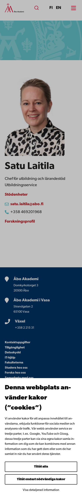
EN (58, 8)
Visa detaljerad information (41, 490)
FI (51, 8)
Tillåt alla (41, 466)
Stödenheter (16, 195)
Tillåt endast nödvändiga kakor (41, 479)
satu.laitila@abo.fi (26, 204)
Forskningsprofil (20, 222)
